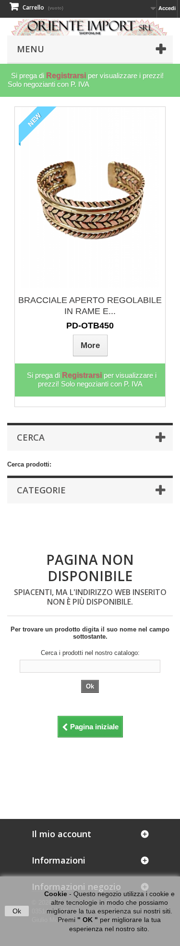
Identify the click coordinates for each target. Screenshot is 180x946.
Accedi (167, 8)
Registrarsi (66, 75)
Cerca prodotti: (29, 464)
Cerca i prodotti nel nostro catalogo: (90, 652)
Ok (16, 911)
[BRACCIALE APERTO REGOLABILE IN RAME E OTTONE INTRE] (90, 197)
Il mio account (61, 834)
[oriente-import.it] (90, 27)
